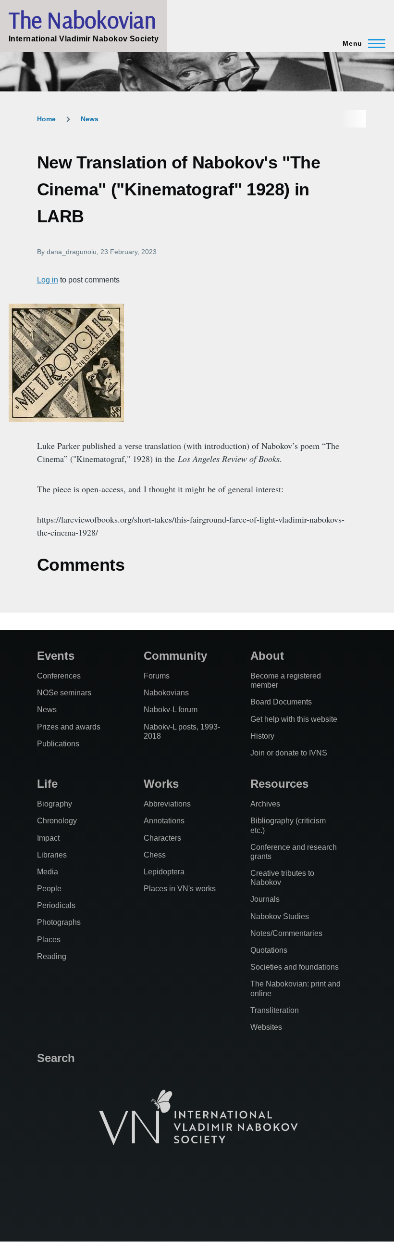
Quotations (268, 950)
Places (49, 939)
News (89, 119)
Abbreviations (167, 804)
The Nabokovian (82, 19)
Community (175, 655)
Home (46, 119)
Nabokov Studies (279, 916)
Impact (48, 838)
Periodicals (56, 905)
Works (161, 783)
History (262, 736)
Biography (54, 804)
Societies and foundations (294, 967)
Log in (47, 280)
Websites (266, 1027)
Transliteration (274, 1010)
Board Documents (281, 702)
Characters (162, 838)
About (267, 655)
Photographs (59, 922)
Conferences (59, 676)
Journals (265, 899)
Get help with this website (293, 719)
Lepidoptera (164, 872)
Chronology (57, 821)
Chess (155, 855)
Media (47, 872)
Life (47, 783)
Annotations (164, 821)
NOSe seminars (64, 693)
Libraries (52, 855)
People (49, 888)
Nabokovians (166, 693)
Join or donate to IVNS (288, 753)
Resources (279, 783)
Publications (58, 744)
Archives (265, 804)
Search (56, 1057)
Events (55, 655)
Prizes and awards (68, 727)
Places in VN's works (180, 888)
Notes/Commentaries (286, 933)
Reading (51, 956)
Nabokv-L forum (170, 709)
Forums (157, 676)
